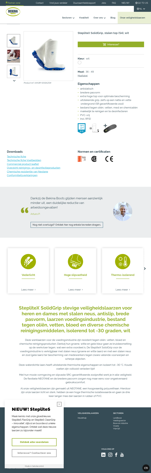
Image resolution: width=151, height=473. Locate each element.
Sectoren (67, 17)
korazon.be (140, 470)
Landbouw (117, 418)
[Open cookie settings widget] (146, 468)
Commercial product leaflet (23, 164)
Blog (112, 17)
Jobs (103, 3)
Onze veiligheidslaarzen (132, 17)
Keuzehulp (82, 418)
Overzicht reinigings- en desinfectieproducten (33, 167)
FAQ (114, 3)
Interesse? (113, 44)
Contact (40, 3)
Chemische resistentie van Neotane (27, 171)
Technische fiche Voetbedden (24, 160)
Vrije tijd (116, 429)
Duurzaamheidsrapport (84, 3)
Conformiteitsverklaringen (22, 175)
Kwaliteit (84, 17)
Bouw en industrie (120, 423)
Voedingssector (119, 421)
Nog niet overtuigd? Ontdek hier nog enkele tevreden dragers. (67, 224)
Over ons (98, 17)
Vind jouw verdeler (58, 3)
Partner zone (14, 3)
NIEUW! (125, 3)
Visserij (116, 426)
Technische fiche (16, 156)
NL (140, 9)
